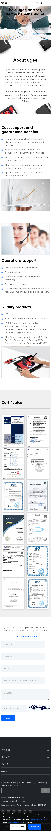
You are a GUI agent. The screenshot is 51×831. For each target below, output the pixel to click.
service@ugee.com (16, 797)
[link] (5, 3)
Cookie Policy (16, 823)
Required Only (18, 827)
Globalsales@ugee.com (25, 636)
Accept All (35, 827)
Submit (8, 718)
